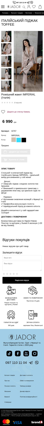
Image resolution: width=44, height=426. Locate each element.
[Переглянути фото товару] (6, 36)
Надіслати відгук (22, 280)
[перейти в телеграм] (28, 2)
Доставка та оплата (26, 375)
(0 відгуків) (18, 102)
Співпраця (8, 402)
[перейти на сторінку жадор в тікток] (9, 353)
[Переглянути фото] (28, 61)
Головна (5, 13)
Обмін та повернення (27, 380)
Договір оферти (25, 391)
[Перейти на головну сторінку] (13, 7)
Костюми (28, 13)
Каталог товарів (17, 13)
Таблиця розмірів (25, 386)
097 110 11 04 (21, 2)
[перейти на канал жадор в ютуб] (26, 353)
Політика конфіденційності (28, 397)
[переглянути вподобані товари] (34, 7)
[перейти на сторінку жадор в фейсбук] (18, 353)
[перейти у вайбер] (31, 2)
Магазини (8, 391)
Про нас (7, 380)
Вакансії (7, 397)
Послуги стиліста (10, 386)
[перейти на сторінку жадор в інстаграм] (35, 353)
